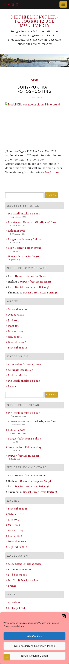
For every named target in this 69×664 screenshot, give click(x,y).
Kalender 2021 (16, 230)
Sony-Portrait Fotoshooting (35, 89)
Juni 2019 (13, 320)
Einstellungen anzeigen (34, 655)
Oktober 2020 (16, 314)
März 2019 (14, 325)
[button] (63, 616)
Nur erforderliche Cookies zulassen (34, 645)
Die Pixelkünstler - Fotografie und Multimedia (34, 21)
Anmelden (14, 602)
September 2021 (17, 309)
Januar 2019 (15, 336)
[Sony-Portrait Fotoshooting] (34, 123)
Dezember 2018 (17, 342)
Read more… (53, 172)
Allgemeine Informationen (24, 364)
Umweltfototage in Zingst (23, 256)
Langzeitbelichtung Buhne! (25, 239)
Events (34, 80)
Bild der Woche (17, 375)
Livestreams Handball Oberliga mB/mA (32, 222)
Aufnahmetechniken (20, 369)
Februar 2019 (16, 331)
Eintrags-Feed (16, 608)
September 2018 (17, 347)
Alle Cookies (34, 636)
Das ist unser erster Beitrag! (32, 287)
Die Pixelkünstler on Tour (24, 213)
